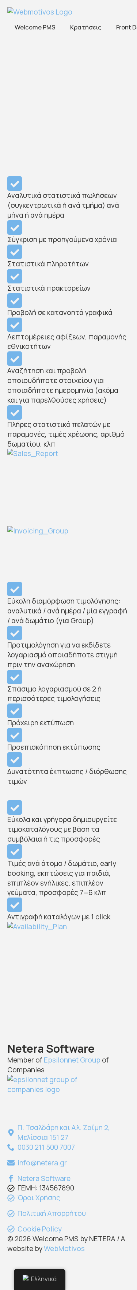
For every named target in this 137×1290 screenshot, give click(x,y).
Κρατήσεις (86, 27)
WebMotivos (64, 1248)
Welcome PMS (35, 27)
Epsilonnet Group (72, 1060)
